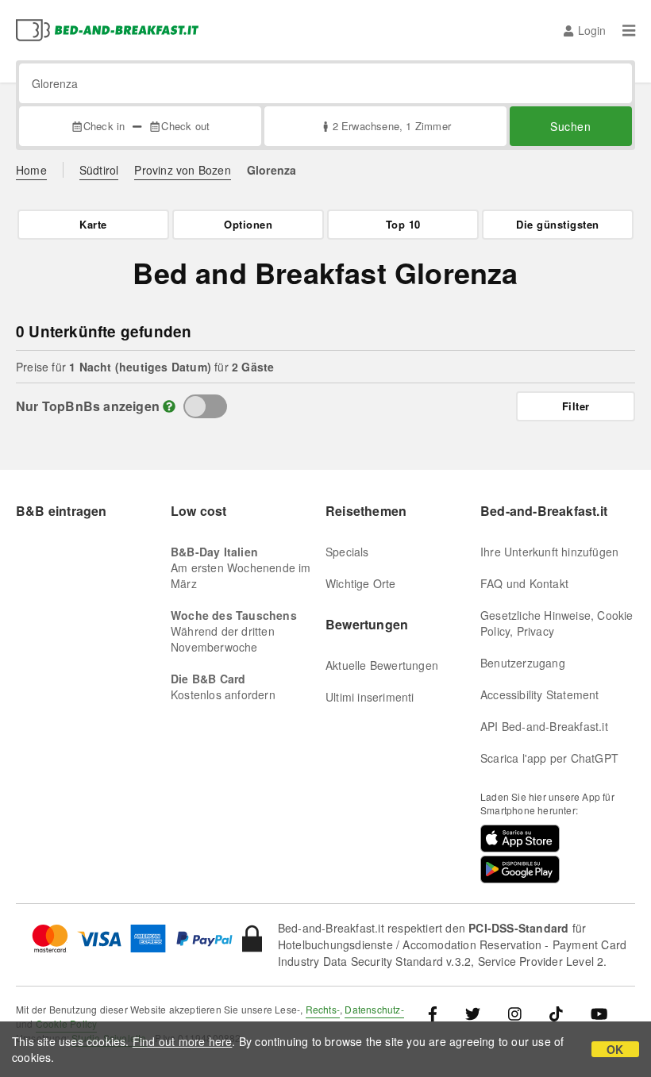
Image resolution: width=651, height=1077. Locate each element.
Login (592, 30)
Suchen (570, 126)
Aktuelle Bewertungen (382, 665)
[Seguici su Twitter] (472, 1013)
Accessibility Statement (539, 694)
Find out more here (183, 1041)
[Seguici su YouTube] (599, 1013)
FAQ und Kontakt (524, 583)
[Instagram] (515, 1013)
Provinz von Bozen (182, 170)
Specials (347, 552)
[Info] (169, 406)
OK (615, 1049)
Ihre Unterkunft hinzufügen (549, 552)
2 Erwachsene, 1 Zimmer (392, 125)
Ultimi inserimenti (370, 697)
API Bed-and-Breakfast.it (544, 726)
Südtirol (99, 170)
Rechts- (323, 1009)
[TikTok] (556, 1013)
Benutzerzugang (522, 663)
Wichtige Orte (361, 583)
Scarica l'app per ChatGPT (549, 758)
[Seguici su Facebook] (438, 1013)
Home (31, 170)
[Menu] (628, 30)
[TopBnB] (205, 406)
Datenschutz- (374, 1009)
